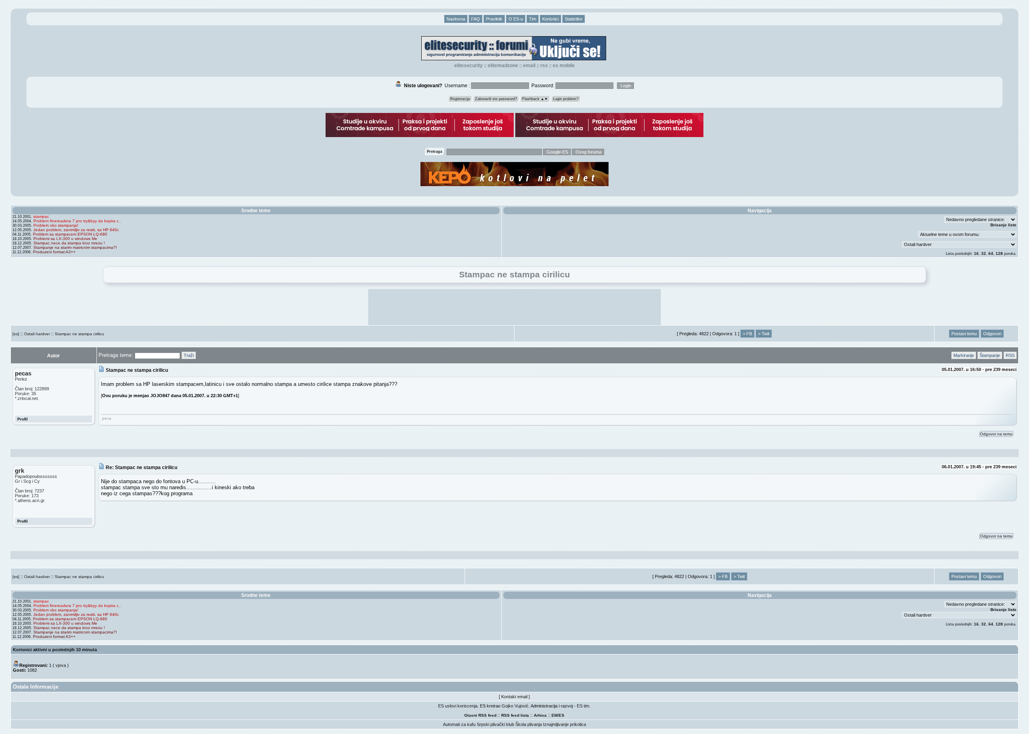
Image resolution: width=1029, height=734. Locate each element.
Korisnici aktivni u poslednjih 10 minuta (55, 649)
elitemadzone (503, 65)
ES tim (583, 705)
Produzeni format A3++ (54, 252)
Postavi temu (964, 333)
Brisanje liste (1003, 225)
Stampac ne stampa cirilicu (79, 334)
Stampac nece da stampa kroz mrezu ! (69, 243)
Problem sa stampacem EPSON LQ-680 (70, 234)
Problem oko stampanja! (55, 225)
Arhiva (540, 715)
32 (983, 253)
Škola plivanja (528, 724)
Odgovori (992, 333)
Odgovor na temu (996, 434)
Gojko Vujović (515, 705)
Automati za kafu (459, 724)
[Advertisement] (514, 307)
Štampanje (990, 355)
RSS (544, 65)
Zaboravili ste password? (496, 99)
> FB (747, 333)
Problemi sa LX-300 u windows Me (65, 238)
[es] (15, 334)
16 (976, 253)
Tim (532, 18)
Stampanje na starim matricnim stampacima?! (75, 247)
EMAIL (529, 65)
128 (999, 253)
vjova (60, 665)
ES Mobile (564, 65)
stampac (41, 216)
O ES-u (515, 18)
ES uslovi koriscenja (458, 705)
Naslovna (456, 18)
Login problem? (565, 99)
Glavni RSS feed (480, 715)
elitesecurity (468, 65)
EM (554, 715)
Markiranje (963, 355)
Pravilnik (494, 18)
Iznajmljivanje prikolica (564, 724)
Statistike (573, 18)
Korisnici (550, 18)
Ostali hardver (37, 334)
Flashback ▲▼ (535, 99)
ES (561, 715)
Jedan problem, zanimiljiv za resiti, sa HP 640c (76, 230)
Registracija (460, 99)
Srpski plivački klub (495, 724)
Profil (22, 419)
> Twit (763, 333)
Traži (189, 355)
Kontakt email (514, 696)
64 (990, 253)
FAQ (475, 18)
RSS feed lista (515, 715)
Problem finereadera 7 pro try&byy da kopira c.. (77, 221)
